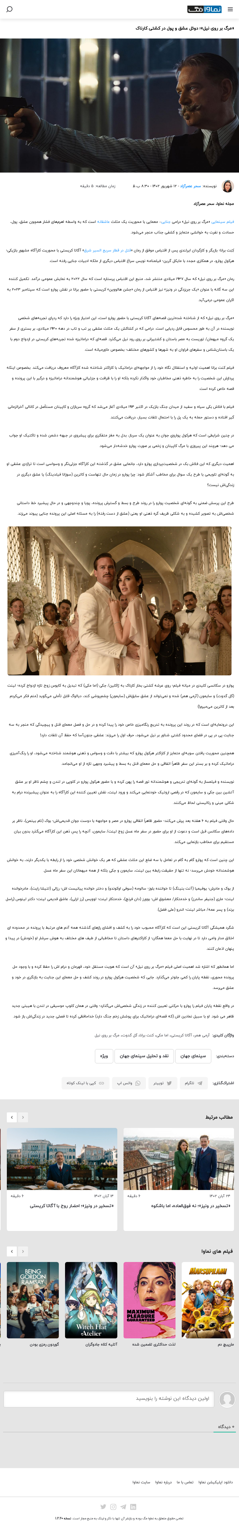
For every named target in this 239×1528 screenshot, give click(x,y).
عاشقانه (103, 221)
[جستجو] (9, 9)
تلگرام (189, 1083)
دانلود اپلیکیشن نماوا (216, 1482)
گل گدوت (129, 1035)
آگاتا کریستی (181, 1035)
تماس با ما (185, 1482)
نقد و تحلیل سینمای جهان (144, 1056)
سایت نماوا (141, 1482)
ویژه (104, 1056)
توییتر (158, 1083)
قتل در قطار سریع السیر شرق (107, 250)
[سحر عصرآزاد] (225, 186)
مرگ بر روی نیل (107, 1035)
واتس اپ (124, 1083)
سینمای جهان (193, 1056)
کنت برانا (147, 1035)
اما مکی (162, 1035)
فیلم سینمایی (222, 221)
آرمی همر (202, 1035)
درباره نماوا (163, 1482)
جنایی (166, 221)
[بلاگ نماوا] (204, 9)
